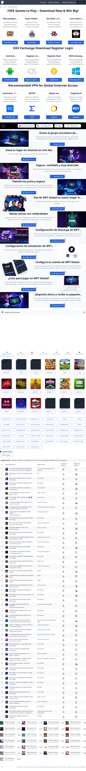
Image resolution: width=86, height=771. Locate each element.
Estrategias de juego (7, 436)
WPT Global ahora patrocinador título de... (21, 532)
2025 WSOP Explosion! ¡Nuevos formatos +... (21, 580)
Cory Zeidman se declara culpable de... (20, 488)
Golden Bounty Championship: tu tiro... (20, 610)
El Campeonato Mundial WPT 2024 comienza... (19, 605)
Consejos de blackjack (15, 553)
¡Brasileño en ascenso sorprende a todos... (21, 473)
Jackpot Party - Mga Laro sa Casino (65, 411)
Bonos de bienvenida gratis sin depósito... (21, 542)
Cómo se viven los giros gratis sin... (19, 639)
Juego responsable (51, 430)
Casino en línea (7, 419)
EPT (10, 475)
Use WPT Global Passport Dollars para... (20, 615)
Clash (79, 372)
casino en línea (13, 587)
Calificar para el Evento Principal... (19, 706)
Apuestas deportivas (51, 424)
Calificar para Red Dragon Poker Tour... (20, 692)
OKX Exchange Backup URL (76, 56)
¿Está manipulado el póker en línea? (19, 492)
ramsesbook (36, 392)
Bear (64, 372)
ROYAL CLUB (50, 411)
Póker (79, 419)
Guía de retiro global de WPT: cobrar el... (20, 478)
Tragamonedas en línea (65, 424)
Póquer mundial (13, 529)
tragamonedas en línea (16, 539)
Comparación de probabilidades (65, 436)
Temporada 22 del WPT (15, 631)
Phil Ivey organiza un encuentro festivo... (20, 687)
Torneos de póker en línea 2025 (18, 508)
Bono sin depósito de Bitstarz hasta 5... (20, 701)
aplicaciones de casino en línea (18, 636)
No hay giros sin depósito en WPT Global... (21, 677)
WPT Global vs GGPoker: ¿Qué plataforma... (21, 556)
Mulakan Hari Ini (57, 144)
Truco (21, 372)
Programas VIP (21, 430)
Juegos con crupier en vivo (22, 424)
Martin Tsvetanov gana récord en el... (19, 653)
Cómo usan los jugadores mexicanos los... (21, 566)
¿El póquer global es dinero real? (18, 527)
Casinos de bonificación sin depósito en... (21, 468)
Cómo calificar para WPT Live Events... (20, 663)
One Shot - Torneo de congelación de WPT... (21, 682)
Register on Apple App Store (32, 56)
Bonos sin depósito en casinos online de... (21, 625)
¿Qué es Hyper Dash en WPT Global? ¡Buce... (21, 561)
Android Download (10, 56)
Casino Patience (80, 392)
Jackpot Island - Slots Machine (80, 411)
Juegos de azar (21, 419)
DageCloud (76, 93)
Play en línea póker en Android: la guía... (20, 658)
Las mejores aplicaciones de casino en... (20, 634)
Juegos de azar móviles (36, 430)
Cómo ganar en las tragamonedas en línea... (21, 537)
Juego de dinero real (80, 441)
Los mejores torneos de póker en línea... (20, 507)
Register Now (54, 56)
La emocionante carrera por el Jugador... (20, 629)
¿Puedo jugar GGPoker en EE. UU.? (19, 716)
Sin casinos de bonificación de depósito (20, 470)
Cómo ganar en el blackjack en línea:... (20, 551)
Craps (79, 424)
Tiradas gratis (6, 441)
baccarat (43, 2)
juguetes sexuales (14, 504)
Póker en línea (35, 436)
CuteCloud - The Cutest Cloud (10, 93)
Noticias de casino (65, 441)
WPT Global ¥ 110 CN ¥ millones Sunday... (21, 673)
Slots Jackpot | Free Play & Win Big (10, 18)
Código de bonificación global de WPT (20, 622)
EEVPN (32, 93)
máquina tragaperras (69, 2)
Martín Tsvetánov (14, 655)
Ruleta (65, 419)
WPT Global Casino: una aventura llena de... (21, 594)
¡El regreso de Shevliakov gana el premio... (21, 570)
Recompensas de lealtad (51, 441)
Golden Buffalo (7, 372)
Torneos (21, 436)
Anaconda (21, 392)
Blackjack (50, 419)
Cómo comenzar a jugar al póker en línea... (21, 696)
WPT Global (12, 480)
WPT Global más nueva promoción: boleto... (21, 518)
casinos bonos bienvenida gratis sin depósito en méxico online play (36, 447)
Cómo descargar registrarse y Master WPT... (21, 668)
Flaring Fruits (7, 392)
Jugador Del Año (12, 7)
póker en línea (13, 494)
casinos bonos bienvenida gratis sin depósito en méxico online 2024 (22, 447)
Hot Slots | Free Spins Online (54, 18)
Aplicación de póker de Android (18, 660)
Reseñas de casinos (80, 430)
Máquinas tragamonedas (36, 419)
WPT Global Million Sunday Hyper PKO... (20, 644)
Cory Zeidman (13, 489)
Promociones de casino (80, 436)
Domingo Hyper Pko (14, 515)
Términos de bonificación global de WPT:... (21, 483)
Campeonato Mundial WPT (16, 607)
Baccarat (21, 411)
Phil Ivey (11, 689)
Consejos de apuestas (51, 436)
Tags (4, 7)
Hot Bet (35, 372)
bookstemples (65, 392)
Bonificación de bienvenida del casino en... (21, 585)
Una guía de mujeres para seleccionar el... (21, 502)
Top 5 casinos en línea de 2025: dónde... (20, 523)
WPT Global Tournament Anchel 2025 (19, 546)
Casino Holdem (36, 411)
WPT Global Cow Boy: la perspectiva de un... (21, 711)
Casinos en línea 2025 (15, 524)
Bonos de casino (7, 430)
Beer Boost (50, 372)
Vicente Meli (12, 499)
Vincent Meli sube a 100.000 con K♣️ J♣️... (21, 497)
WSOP (11, 572)
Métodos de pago (21, 441)
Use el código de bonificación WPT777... (20, 620)
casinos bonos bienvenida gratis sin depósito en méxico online (7, 447)
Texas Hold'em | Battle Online (32, 18)
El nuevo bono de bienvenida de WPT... (20, 599)
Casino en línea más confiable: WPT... (19, 649)
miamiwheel (51, 392)
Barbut (6, 411)
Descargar (81, 2)
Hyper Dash (12, 563)
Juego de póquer (54, 2)
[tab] (7, 353)
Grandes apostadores (65, 430)
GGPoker (11, 717)
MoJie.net (54, 93)
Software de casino (36, 441)
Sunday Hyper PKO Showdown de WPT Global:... (20, 512)
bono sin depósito (14, 703)
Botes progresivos (36, 424)
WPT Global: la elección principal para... (20, 590)
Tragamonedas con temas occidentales (20, 713)
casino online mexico (15, 543)
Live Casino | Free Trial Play (76, 18)
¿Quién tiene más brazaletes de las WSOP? (21, 575)
